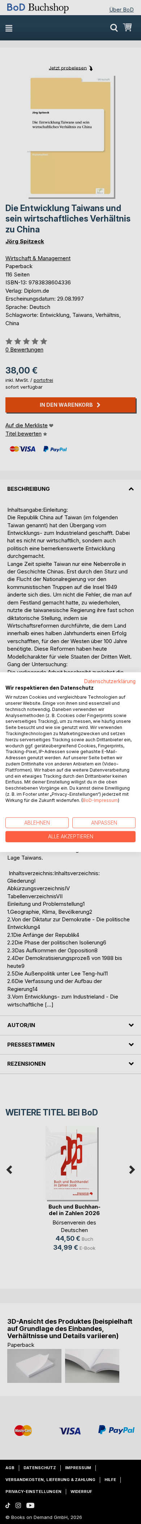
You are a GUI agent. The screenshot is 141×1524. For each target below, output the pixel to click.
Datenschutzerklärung (110, 681)
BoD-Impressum (100, 800)
